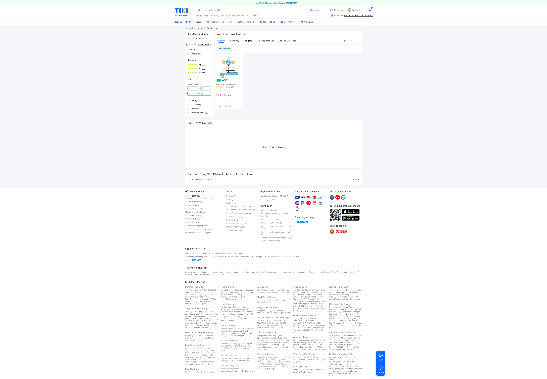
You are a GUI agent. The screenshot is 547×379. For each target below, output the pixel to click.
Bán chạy (234, 40)
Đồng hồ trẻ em (283, 313)
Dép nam (234, 346)
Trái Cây (188, 312)
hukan (205, 274)
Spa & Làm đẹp (310, 342)
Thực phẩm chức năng (199, 350)
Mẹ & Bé (308, 299)
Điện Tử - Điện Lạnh (338, 287)
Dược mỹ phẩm (208, 364)
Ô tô (307, 359)
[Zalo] (343, 197)
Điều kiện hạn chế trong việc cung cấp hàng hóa (276, 215)
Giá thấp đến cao (265, 40)
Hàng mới (248, 40)
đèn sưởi (341, 357)
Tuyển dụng (231, 203)
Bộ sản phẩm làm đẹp (200, 363)
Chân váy (238, 294)
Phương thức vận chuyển (195, 212)
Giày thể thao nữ (349, 323)
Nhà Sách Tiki (300, 366)
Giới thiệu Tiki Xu (232, 220)
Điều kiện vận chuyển (234, 230)
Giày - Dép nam (229, 340)
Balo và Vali (263, 287)
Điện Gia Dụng (192, 369)
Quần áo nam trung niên (236, 318)
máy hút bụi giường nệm (344, 367)
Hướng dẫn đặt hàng (193, 209)
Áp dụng (199, 94)
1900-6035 (197, 196)
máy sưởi (332, 357)
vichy (211, 274)
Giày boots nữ (230, 333)
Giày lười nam (226, 344)
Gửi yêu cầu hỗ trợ (192, 205)
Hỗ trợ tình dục (206, 362)
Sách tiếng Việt (299, 370)
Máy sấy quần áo (341, 299)
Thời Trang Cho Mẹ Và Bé (195, 290)
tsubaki (222, 274)
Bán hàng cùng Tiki (268, 199)
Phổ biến (221, 40)
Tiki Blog (229, 199)
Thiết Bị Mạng (271, 325)
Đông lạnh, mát (202, 316)
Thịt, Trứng (197, 312)
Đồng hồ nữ (271, 310)
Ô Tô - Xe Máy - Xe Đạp (304, 354)
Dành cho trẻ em (197, 323)
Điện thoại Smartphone (194, 336)
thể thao (255, 15)
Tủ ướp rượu (355, 299)
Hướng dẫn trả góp (193, 222)
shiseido (188, 274)
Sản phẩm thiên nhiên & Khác (199, 356)
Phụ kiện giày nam (233, 348)
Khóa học (314, 340)
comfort (348, 272)
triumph (282, 272)
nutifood (290, 272)
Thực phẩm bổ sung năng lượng (345, 324)
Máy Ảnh (350, 349)
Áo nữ (223, 290)
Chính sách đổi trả (192, 219)
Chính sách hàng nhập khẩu (196, 226)
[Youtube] (337, 197)
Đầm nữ (230, 290)
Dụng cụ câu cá (340, 316)
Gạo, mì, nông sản (198, 318)
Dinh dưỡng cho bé (198, 297)
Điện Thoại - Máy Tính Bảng (199, 332)
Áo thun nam (226, 307)
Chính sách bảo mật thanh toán (238, 206)
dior (194, 272)
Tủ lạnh (337, 292)
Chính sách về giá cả (268, 210)
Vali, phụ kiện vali (282, 292)
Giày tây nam (238, 344)
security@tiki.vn (205, 232)
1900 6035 (196, 260)
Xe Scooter (315, 359)
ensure (235, 272)
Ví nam (224, 369)
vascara (188, 272)
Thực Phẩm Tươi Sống (196, 308)
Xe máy (300, 359)
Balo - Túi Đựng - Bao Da (344, 342)
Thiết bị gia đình (207, 372)
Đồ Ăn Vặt (266, 364)
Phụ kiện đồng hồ (269, 313)
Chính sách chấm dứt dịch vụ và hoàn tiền (275, 233)
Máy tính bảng (196, 340)
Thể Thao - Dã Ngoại (339, 304)
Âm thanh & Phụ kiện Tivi (339, 290)
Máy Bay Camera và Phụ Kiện (344, 348)
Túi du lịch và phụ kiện (271, 290)
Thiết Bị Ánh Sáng (345, 338)
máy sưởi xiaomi (347, 366)
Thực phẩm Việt (206, 314)
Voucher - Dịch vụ (302, 337)
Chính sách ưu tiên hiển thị (271, 223)
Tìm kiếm (314, 10)
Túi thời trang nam (230, 365)
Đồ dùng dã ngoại (345, 309)
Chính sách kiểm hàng (194, 215)
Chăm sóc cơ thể (197, 353)
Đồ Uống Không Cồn (271, 366)
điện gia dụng (201, 15)
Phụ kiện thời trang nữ (265, 300)
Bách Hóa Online (265, 354)
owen (228, 272)
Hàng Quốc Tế (300, 287)
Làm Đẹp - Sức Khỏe (195, 345)
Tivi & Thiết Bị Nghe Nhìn (307, 307)
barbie (222, 272)
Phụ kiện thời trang (266, 297)
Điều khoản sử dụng (234, 217)
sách (248, 15)
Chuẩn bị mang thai (198, 304)
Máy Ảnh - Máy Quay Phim (342, 332)
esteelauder (203, 272)
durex (242, 272)
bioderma (250, 272)
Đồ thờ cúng (266, 347)
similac (341, 272)
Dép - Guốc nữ (239, 329)
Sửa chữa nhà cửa (269, 338)
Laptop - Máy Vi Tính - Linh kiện (273, 317)
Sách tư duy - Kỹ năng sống (198, 38)
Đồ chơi (211, 290)
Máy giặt (336, 294)
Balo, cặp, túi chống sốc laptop (273, 291)
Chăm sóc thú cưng (265, 357)
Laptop (280, 328)
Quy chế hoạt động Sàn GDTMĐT (274, 196)
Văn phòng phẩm (314, 370)
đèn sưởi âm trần (340, 373)
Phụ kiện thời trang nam (272, 301)
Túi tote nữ (236, 361)
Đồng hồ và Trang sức (268, 307)
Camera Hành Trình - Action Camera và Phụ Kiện (344, 340)
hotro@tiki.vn (206, 229)
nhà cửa (240, 15)
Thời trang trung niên (234, 299)
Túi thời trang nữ (229, 355)
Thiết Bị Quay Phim (343, 347)
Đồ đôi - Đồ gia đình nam (239, 314)
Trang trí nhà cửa (264, 336)
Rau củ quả (194, 314)
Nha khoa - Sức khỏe (308, 347)
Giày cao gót (226, 329)
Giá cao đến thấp (287, 40)
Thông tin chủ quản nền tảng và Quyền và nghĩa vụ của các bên (276, 239)
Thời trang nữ (227, 287)
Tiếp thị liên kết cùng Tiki (236, 223)
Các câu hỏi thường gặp (195, 202)
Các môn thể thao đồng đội (345, 318)
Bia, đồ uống (194, 321)
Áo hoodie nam (232, 312)
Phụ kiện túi (247, 361)
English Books (307, 372)
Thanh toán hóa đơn (301, 340)
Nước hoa (194, 362)
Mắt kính (279, 300)
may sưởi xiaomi (341, 364)
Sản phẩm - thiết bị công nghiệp (309, 305)
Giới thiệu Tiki (231, 196)
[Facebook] (332, 197)
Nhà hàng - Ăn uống (306, 345)
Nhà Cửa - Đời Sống (266, 332)
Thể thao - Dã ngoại (304, 294)
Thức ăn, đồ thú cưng (198, 325)
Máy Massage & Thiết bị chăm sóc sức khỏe (201, 354)
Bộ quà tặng (269, 369)
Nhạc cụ (276, 347)
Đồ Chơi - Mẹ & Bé (194, 287)
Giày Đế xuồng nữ (237, 336)
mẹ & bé (220, 15)
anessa (321, 272)
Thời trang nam (228, 304)
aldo (276, 272)
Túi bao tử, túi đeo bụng (243, 371)
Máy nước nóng (344, 297)
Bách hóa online (305, 301)
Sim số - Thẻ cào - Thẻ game (314, 349)
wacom (313, 272)
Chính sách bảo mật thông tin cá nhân (241, 210)
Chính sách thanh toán (269, 219)
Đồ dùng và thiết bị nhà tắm (274, 342)
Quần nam (237, 307)
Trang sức (261, 310)
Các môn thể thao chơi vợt (345, 319)
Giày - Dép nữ (228, 325)
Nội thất (269, 340)
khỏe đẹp (230, 15)
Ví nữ (247, 358)
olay (335, 272)
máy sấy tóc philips (346, 359)
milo (262, 272)
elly (257, 272)
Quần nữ (238, 290)
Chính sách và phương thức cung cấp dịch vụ (275, 227)
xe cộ (212, 15)
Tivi (334, 297)
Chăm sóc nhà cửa (200, 328)
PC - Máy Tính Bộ (268, 328)
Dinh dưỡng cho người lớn (200, 299)
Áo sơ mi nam (237, 309)
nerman (305, 272)
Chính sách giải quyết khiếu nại (238, 213)
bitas (355, 272)
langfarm (197, 274)
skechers (269, 272)
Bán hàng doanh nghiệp (235, 227)
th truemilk (214, 272)
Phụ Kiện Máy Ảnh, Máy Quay (341, 336)
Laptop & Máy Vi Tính (312, 304)
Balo (259, 290)
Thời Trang (314, 290)
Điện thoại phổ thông (198, 338)
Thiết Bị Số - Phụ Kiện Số (305, 315)
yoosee (328, 272)
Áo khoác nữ (240, 292)
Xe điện (317, 357)
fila (216, 274)
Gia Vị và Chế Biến (269, 362)
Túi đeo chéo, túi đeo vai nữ (232, 358)
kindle (298, 272)
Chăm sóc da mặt (192, 348)
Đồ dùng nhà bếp (192, 372)
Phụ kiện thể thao (345, 312)
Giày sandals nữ (235, 331)
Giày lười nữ (242, 333)
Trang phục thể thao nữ (338, 307)
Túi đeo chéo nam (235, 369)
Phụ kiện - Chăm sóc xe (303, 357)
